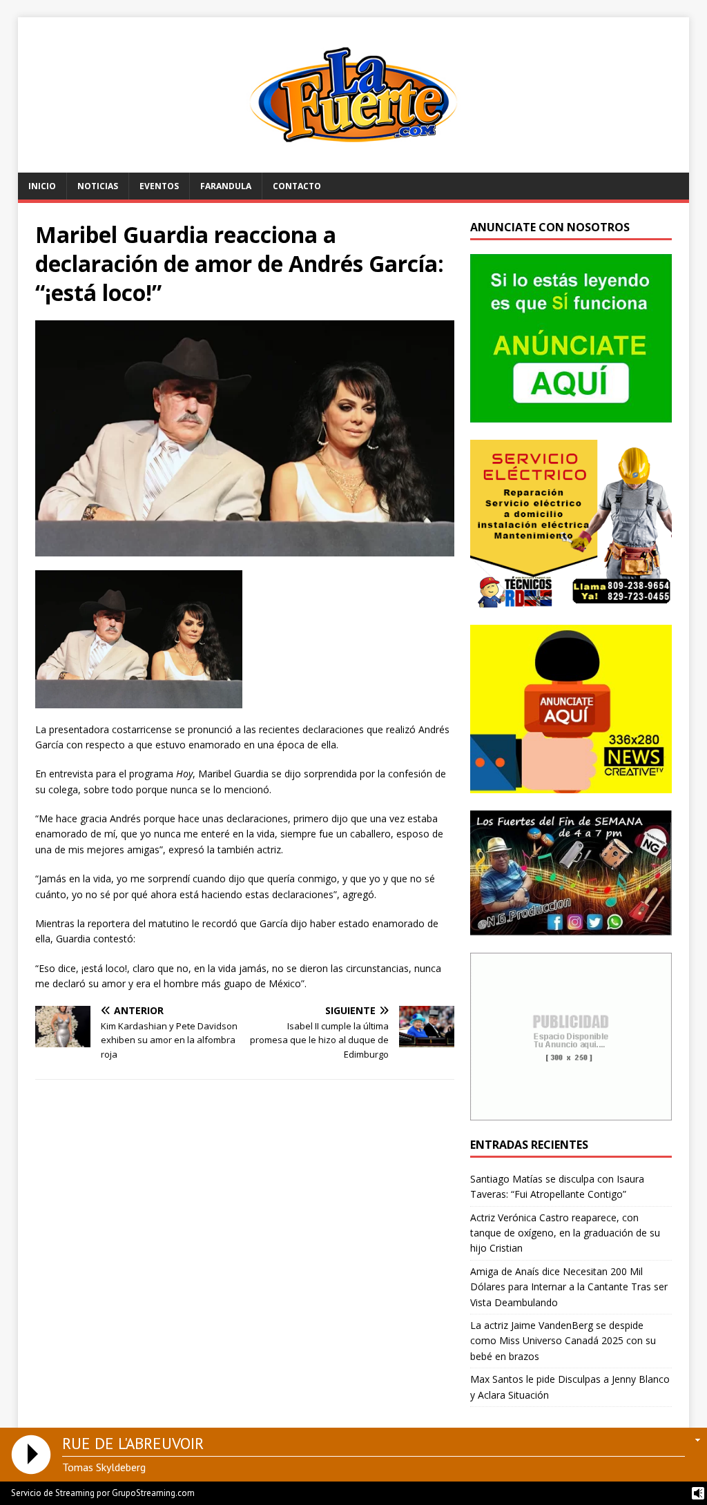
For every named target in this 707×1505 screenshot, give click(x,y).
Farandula (225, 186)
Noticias (97, 186)
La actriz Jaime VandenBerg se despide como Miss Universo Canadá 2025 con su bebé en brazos (563, 1341)
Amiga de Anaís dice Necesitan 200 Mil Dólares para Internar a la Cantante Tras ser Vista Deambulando (569, 1287)
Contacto (297, 186)
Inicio (42, 186)
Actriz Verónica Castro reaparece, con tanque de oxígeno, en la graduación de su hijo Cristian (565, 1233)
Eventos (159, 186)
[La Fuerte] (354, 164)
